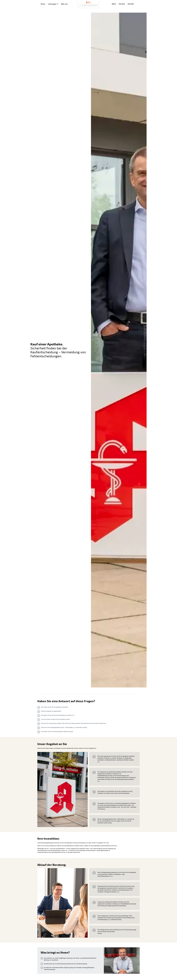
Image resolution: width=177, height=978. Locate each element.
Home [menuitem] (43, 4)
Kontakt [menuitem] (131, 4)
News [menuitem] (114, 4)
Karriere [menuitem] (122, 4)
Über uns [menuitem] (64, 4)
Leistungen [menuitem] (52, 4)
